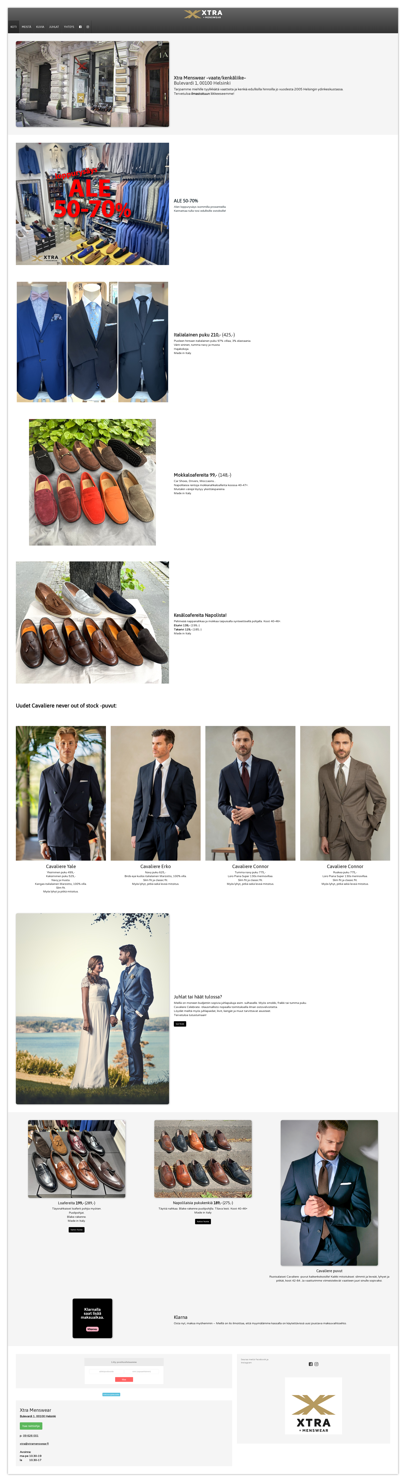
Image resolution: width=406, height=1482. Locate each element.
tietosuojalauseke (111, 1394)
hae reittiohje (31, 1426)
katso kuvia (76, 1229)
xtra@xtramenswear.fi (34, 1443)
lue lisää (180, 1023)
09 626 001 (31, 1435)
